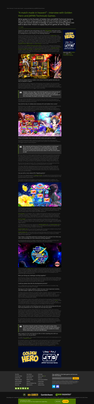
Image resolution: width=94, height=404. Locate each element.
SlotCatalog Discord (57, 386)
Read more (58, 401)
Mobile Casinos (30, 379)
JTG (23, 42)
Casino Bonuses (30, 376)
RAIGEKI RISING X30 (43, 224)
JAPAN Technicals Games (68, 54)
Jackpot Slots (17, 377)
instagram (23, 387)
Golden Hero (54, 35)
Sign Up (76, 378)
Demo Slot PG (29, 385)
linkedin (16, 387)
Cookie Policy (41, 383)
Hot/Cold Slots (18, 383)
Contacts (28, 381)
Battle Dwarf (30, 43)
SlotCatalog (48, 30)
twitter (21, 387)
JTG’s (56, 300)
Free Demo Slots (18, 376)
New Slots (17, 385)
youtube (18, 387)
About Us (40, 377)
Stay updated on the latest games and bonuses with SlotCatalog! (64, 375)
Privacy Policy (41, 381)
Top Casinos (29, 374)
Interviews (40, 374)
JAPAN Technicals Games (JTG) (34, 45)
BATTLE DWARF (22, 219)
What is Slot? (42, 376)
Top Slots (17, 374)
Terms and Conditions (43, 379)
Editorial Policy (41, 385)
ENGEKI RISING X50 (54, 224)
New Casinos (29, 377)
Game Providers (18, 381)
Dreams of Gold (22, 49)
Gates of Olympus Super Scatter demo (35, 383)
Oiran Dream (38, 43)
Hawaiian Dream (22, 43)
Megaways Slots (18, 379)
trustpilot (28, 387)
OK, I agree (65, 401)
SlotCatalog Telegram (53, 386)
